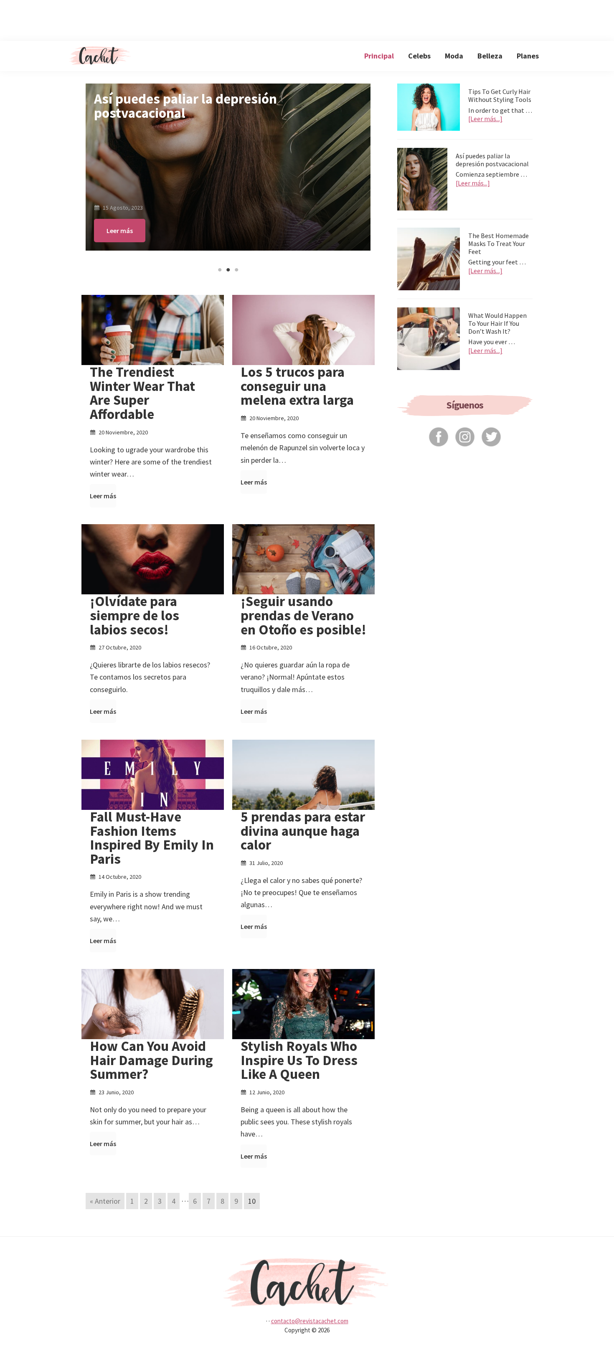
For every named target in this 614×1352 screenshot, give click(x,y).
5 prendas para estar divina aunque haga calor (303, 830)
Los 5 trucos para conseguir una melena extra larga (297, 385)
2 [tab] (228, 270)
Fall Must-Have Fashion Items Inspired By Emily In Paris (152, 838)
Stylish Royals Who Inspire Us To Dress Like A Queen (299, 1060)
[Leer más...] (485, 118)
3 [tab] (236, 270)
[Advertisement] (307, 19)
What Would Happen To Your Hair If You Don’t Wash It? (497, 323)
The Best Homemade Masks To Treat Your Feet (219, 106)
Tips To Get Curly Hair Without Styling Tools (499, 95)
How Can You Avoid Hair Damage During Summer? (151, 1060)
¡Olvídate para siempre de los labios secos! (134, 615)
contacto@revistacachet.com (309, 1321)
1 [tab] (220, 270)
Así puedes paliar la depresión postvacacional (492, 160)
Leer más (120, 230)
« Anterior (105, 1201)
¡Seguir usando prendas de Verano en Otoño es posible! (303, 615)
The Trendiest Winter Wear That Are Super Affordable (142, 393)
